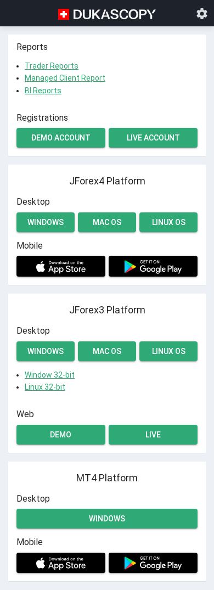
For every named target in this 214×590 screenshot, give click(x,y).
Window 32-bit (50, 374)
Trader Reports (51, 65)
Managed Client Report (65, 78)
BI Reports (43, 90)
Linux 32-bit (45, 387)
